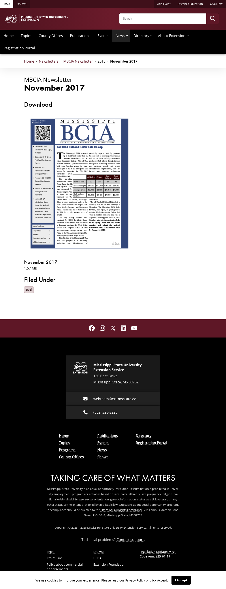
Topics (26, 35)
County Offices (51, 35)
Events (103, 35)
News (120, 35)
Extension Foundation (109, 564)
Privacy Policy (135, 580)
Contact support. (131, 539)
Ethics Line (55, 558)
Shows (102, 456)
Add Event (164, 4)
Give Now (216, 4)
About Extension (171, 35)
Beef (29, 290)
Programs (67, 449)
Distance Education (190, 4)
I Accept (181, 580)
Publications (80, 35)
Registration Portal (19, 48)
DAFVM (21, 4)
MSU (7, 4)
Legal (51, 552)
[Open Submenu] (127, 35)
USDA (97, 558)
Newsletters (49, 61)
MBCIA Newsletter (78, 61)
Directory (141, 35)
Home (9, 35)
